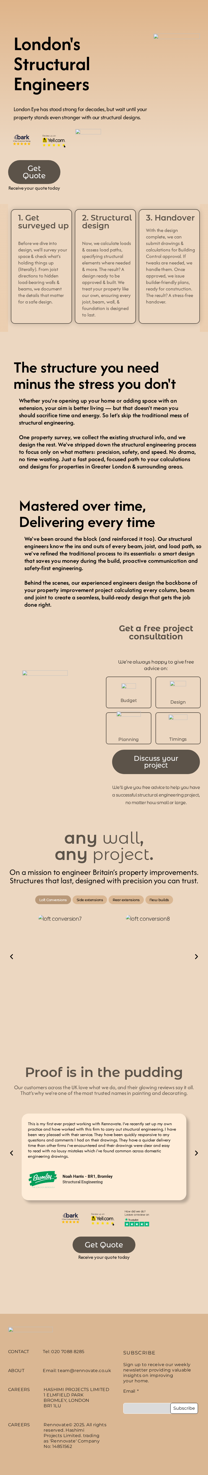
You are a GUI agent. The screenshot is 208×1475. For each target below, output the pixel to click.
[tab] (53, 899)
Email (129, 1391)
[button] (11, 956)
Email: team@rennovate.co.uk (77, 1370)
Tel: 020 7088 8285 (63, 1351)
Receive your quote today (34, 188)
